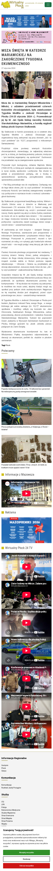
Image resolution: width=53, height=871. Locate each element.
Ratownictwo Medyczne (10, 810)
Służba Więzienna (8, 813)
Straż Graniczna (7, 816)
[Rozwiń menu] (48, 4)
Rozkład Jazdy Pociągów (11, 788)
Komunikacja (6, 785)
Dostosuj (26, 859)
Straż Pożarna (7, 821)
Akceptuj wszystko (26, 852)
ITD (2, 802)
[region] (26, 848)
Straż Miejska (6, 818)
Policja (4, 807)
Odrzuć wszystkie (26, 866)
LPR (3, 804)
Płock (8, 345)
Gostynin (4, 765)
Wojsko (4, 824)
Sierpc (3, 771)
